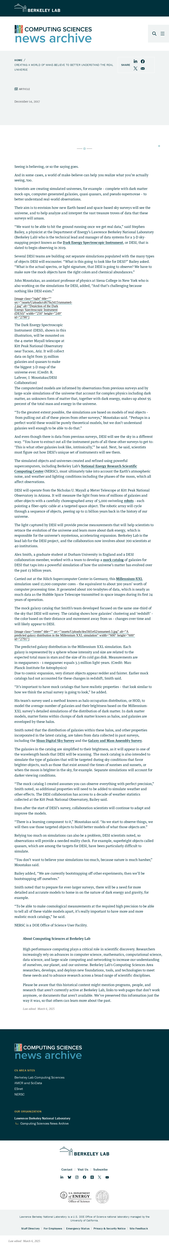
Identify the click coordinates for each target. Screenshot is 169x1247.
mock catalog (113, 560)
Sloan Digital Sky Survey (55, 740)
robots (129, 501)
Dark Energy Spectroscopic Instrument (93, 242)
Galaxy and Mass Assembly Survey (115, 740)
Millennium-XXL (129, 579)
